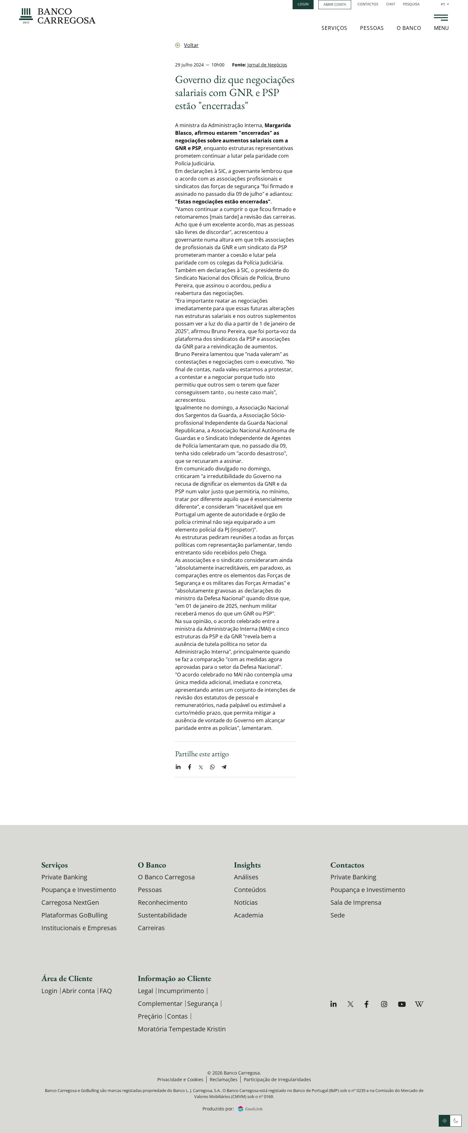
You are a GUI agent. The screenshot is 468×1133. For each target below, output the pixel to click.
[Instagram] (385, 1004)
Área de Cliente (66, 978)
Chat (390, 4)
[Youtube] (402, 1004)
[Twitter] (351, 1004)
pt (445, 4)
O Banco (409, 27)
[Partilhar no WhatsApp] (212, 767)
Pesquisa (411, 4)
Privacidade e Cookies (180, 1079)
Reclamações (224, 1079)
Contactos (368, 4)
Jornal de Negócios (267, 65)
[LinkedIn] (334, 1004)
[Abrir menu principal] (441, 18)
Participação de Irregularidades (277, 1079)
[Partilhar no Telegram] (224, 767)
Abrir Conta (334, 4)
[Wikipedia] (419, 1004)
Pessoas (372, 27)
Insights (247, 865)
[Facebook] (368, 1004)
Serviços (334, 27)
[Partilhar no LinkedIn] (178, 767)
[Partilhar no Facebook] (189, 767)
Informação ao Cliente (174, 978)
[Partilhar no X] (201, 767)
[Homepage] (57, 16)
